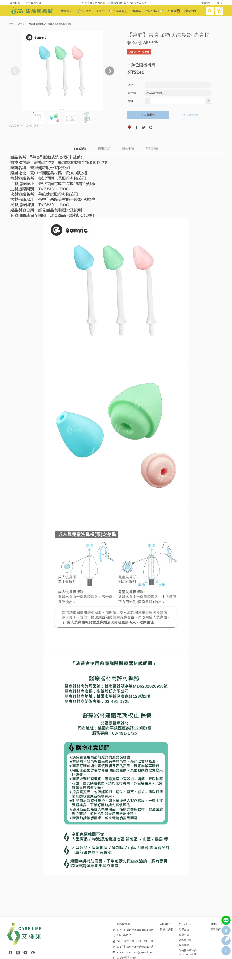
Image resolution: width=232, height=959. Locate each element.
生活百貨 (20, 24)
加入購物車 (148, 115)
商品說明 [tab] (80, 148)
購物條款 (15, 2)
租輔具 (136, 11)
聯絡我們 (190, 11)
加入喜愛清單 (191, 115)
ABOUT (165, 924)
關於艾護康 (166, 929)
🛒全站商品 (84, 11)
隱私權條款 (185, 940)
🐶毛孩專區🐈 (118, 11)
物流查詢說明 (33, 2)
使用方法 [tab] (104, 148)
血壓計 (100, 11)
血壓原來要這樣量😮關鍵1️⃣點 (116, 3)
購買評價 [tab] (152, 148)
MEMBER (185, 924)
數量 (130, 101)
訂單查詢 (184, 929)
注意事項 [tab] (128, 148)
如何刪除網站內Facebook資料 (188, 952)
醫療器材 (66, 11)
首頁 (11, 24)
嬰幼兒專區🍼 (154, 11)
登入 (219, 2)
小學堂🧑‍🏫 (174, 11)
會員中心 (206, 2)
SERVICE (216, 924)
